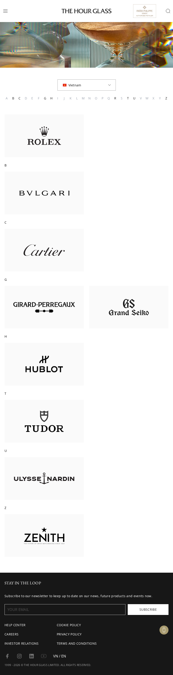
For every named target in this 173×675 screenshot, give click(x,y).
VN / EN (59, 656)
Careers (11, 634)
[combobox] (86, 85)
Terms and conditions (77, 643)
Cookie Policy (69, 625)
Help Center (15, 625)
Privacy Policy (69, 634)
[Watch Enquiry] (164, 630)
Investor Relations (22, 643)
